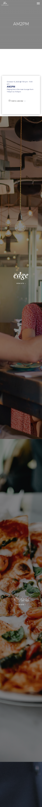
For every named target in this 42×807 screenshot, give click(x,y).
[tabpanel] (21, 24)
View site (20, 283)
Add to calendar (17, 101)
